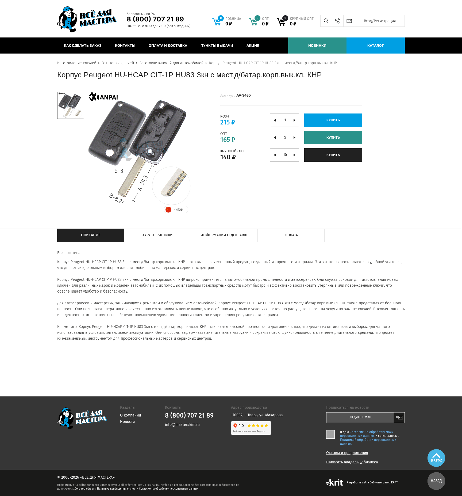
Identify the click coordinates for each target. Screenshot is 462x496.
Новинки (317, 45)
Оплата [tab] (291, 235)
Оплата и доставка (168, 45)
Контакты (125, 45)
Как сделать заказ (83, 45)
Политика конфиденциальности (117, 488)
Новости (127, 421)
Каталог (375, 45)
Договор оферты (85, 488)
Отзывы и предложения (347, 453)
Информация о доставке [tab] (224, 235)
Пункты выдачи (217, 45)
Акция (253, 45)
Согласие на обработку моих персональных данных (366, 434)
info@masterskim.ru (349, 21)
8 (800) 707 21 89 (155, 19)
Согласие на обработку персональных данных (168, 488)
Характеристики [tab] (157, 235)
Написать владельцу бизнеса (352, 462)
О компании (130, 415)
